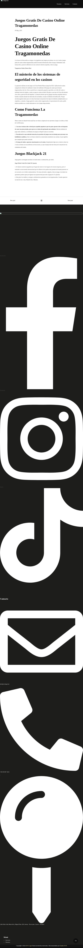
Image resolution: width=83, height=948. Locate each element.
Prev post (12, 200)
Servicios (8, 940)
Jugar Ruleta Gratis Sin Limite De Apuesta (26, 163)
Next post (70, 200)
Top (76, 940)
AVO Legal (29, 945)
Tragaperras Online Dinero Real (23, 68)
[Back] (41, 200)
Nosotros (8, 942)
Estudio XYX (63, 945)
